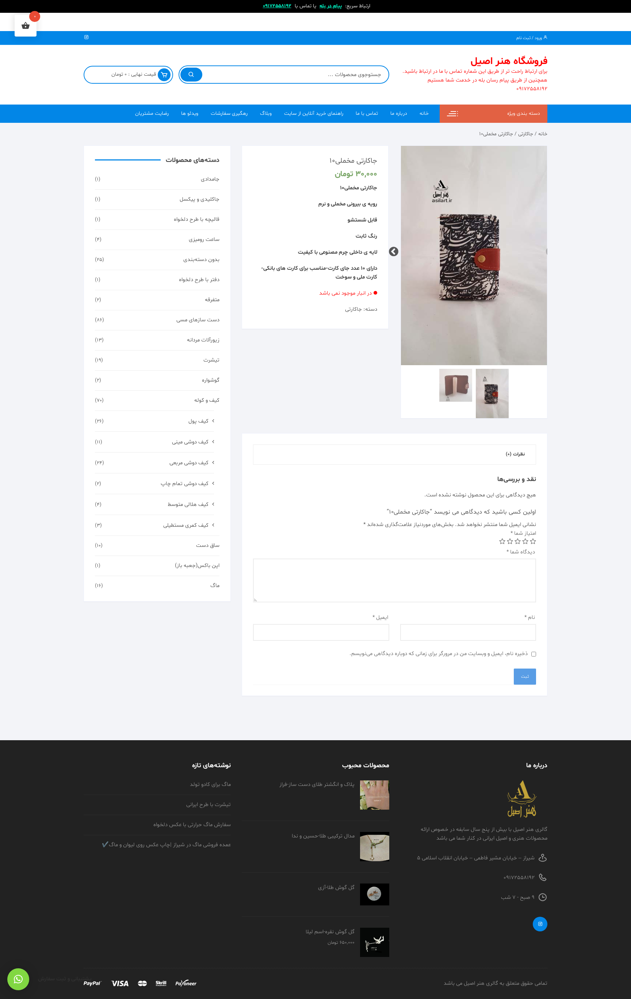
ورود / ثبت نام (529, 38)
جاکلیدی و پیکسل (199, 199)
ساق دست (207, 545)
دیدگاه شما (520, 552)
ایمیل (380, 617)
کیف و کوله (206, 400)
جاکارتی (525, 133)
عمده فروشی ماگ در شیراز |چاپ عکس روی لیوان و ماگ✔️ (166, 845)
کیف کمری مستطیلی (186, 525)
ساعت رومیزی (204, 239)
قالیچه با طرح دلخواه (196, 219)
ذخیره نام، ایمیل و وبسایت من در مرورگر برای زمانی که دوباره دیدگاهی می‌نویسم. (438, 654)
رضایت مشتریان (152, 113)
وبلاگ (266, 113)
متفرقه (212, 300)
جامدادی (210, 179)
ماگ (214, 586)
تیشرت (211, 360)
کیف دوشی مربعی (189, 463)
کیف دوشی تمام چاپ (185, 484)
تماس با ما (367, 113)
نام (529, 617)
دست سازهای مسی (197, 320)
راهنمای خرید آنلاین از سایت (313, 113)
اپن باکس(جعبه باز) (197, 565)
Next (395, 250)
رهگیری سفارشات (229, 113)
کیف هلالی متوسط (188, 504)
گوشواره (210, 380)
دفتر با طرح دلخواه (199, 280)
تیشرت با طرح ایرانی (208, 805)
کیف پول (198, 421)
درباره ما (398, 113)
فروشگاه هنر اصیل (509, 61)
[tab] (515, 454)
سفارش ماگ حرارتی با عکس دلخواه (192, 825)
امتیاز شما (523, 533)
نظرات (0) (515, 454)
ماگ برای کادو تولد (210, 784)
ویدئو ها (189, 113)
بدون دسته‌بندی (201, 260)
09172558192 (277, 6)
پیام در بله (331, 6)
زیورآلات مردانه (203, 340)
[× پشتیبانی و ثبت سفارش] (18, 979)
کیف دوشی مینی (190, 442)
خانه (424, 113)
